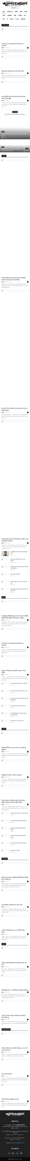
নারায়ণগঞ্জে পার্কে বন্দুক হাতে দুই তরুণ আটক (13, 71)
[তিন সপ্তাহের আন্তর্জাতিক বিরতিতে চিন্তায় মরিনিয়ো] (5, 830)
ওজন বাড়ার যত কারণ (7, 1074)
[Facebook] (8, 1153)
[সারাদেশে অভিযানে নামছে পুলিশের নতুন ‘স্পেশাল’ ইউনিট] (15, 129)
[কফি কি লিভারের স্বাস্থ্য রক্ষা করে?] (15, 1090)
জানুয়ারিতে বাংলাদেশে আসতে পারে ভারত (12, 775)
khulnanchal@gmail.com (18, 1143)
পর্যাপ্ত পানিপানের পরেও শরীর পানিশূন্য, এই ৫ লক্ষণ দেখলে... (15, 114)
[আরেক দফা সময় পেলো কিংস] (5, 852)
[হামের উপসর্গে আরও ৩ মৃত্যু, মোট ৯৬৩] (5, 722)
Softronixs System (18, 1159)
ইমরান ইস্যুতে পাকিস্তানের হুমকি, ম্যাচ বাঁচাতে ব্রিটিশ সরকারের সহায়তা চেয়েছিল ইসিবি (13, 801)
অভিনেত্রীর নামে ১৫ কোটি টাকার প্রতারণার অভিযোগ (15, 990)
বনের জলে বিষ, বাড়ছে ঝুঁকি (15, 574)
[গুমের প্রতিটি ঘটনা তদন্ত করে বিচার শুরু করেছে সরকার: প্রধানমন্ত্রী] (15, 88)
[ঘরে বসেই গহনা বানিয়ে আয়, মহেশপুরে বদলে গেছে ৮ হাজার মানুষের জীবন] (15, 348)
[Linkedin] (12, 1153)
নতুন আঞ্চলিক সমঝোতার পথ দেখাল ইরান (12, 905)
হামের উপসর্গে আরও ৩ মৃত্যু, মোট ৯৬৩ (17, 720)
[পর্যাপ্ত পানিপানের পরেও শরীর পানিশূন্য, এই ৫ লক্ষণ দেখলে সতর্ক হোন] (15, 1039)
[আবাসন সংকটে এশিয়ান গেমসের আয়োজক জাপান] (5, 845)
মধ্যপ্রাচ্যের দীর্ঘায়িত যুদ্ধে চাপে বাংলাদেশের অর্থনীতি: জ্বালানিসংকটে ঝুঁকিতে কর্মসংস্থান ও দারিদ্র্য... (15, 617)
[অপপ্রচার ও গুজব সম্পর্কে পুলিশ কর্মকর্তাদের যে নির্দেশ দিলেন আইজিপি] (5, 700)
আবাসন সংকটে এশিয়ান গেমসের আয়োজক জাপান (18, 843)
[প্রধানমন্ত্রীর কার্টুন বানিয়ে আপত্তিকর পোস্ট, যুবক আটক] (5, 553)
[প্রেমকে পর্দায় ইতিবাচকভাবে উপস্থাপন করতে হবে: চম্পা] (15, 954)
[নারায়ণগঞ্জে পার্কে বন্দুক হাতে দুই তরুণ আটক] (15, 62)
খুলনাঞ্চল (3, 47)
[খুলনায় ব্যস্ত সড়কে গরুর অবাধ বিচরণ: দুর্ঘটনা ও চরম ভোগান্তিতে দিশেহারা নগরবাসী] (12, 146)
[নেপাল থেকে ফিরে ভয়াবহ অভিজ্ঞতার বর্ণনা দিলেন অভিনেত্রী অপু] (15, 1007)
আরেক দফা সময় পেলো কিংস (15, 850)
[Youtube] (21, 1153)
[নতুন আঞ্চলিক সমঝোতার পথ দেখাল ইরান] (15, 896)
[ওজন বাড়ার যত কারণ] (15, 1065)
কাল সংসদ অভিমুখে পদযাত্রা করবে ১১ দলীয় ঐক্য (18, 683)
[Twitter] (17, 1153)
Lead (3, 131)
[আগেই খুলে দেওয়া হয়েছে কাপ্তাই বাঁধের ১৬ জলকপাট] (15, 35)
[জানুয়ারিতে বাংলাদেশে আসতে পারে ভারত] (15, 766)
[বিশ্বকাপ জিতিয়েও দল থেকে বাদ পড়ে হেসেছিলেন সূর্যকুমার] (15, 739)
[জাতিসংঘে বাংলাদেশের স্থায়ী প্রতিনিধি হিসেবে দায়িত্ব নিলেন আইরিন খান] (15, 868)
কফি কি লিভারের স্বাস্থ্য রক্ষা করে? (10, 1099)
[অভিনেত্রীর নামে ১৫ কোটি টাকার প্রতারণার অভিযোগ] (15, 981)
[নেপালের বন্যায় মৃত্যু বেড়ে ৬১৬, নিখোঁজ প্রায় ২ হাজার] (15, 921)
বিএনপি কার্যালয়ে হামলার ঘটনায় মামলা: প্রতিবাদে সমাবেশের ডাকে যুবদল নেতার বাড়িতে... (14, 279)
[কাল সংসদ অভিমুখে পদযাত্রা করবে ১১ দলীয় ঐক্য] (5, 685)
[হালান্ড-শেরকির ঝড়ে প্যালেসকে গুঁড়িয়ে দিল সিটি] (5, 822)
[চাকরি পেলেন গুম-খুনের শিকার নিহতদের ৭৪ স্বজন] (5, 692)
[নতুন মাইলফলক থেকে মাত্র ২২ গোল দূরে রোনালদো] (5, 815)
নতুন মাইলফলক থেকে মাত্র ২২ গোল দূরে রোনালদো (19, 813)
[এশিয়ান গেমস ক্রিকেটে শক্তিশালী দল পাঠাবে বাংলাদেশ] (5, 837)
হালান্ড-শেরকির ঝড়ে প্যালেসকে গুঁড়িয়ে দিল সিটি (18, 820)
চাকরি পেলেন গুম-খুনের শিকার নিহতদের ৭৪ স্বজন (18, 690)
